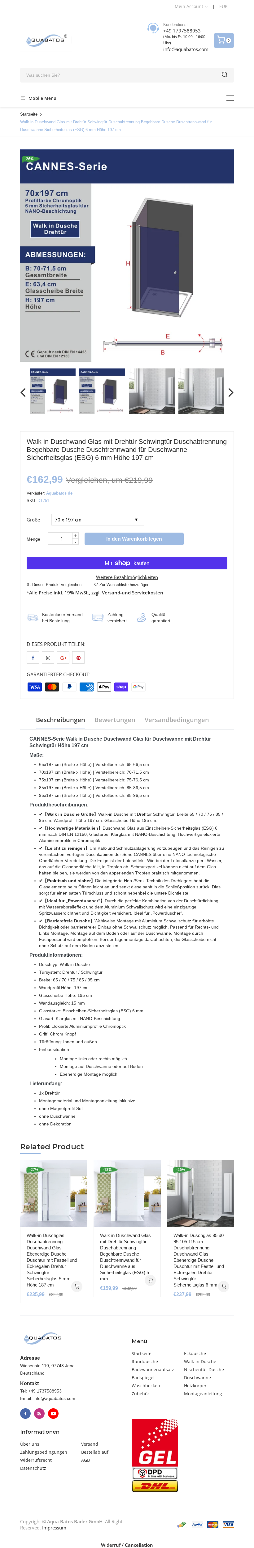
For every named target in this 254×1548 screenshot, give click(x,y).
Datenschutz (33, 1468)
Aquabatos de (59, 493)
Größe (33, 520)
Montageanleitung (203, 1394)
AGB (85, 1460)
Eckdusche (195, 1353)
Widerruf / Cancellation (127, 1545)
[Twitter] (39, 1413)
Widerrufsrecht (36, 1460)
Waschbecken (146, 1386)
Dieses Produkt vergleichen (56, 584)
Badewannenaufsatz (153, 1369)
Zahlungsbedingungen (43, 1452)
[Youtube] (53, 1413)
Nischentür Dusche (204, 1369)
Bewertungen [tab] (114, 720)
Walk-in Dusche (200, 1361)
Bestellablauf (94, 1452)
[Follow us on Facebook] (33, 657)
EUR (223, 6)
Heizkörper (195, 1386)
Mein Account (189, 6)
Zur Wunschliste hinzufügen (124, 584)
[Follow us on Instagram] (48, 657)
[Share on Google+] (63, 657)
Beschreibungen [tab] (60, 720)
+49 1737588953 (182, 31)
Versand (89, 1444)
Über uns (29, 1444)
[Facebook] (25, 1413)
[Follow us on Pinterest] (78, 657)
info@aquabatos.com (185, 49)
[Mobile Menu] (230, 98)
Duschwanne (197, 1377)
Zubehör (140, 1394)
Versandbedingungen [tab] (177, 720)
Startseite (28, 114)
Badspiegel (143, 1377)
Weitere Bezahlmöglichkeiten (127, 577)
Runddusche (145, 1361)
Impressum (54, 1528)
